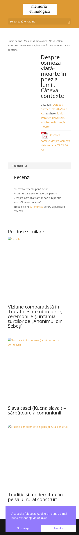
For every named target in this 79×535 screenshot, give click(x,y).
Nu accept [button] (23, 528)
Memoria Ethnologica (35, 41)
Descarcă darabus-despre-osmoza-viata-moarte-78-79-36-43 (56, 142)
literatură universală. (53, 118)
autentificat (36, 206)
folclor (60, 113)
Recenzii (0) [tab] (19, 166)
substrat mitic (49, 122)
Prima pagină (15, 41)
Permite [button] (58, 528)
